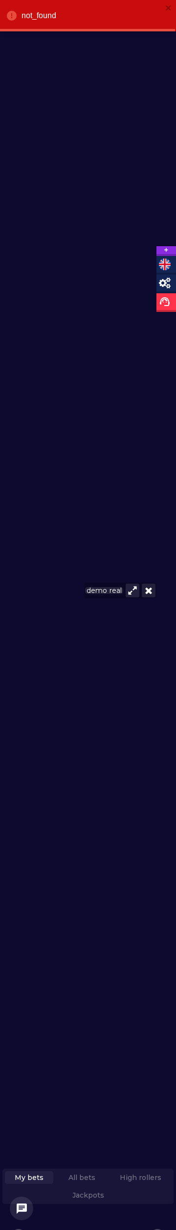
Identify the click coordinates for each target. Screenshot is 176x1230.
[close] (168, 9)
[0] (21, 1208)
